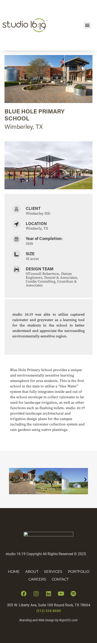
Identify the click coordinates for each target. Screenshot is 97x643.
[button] (87, 25)
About (31, 571)
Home (14, 571)
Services (53, 571)
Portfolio (78, 571)
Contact (60, 579)
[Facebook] (23, 593)
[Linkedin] (48, 593)
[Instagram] (36, 593)
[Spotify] (73, 593)
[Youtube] (61, 593)
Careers (37, 579)
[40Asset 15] (48, 535)
